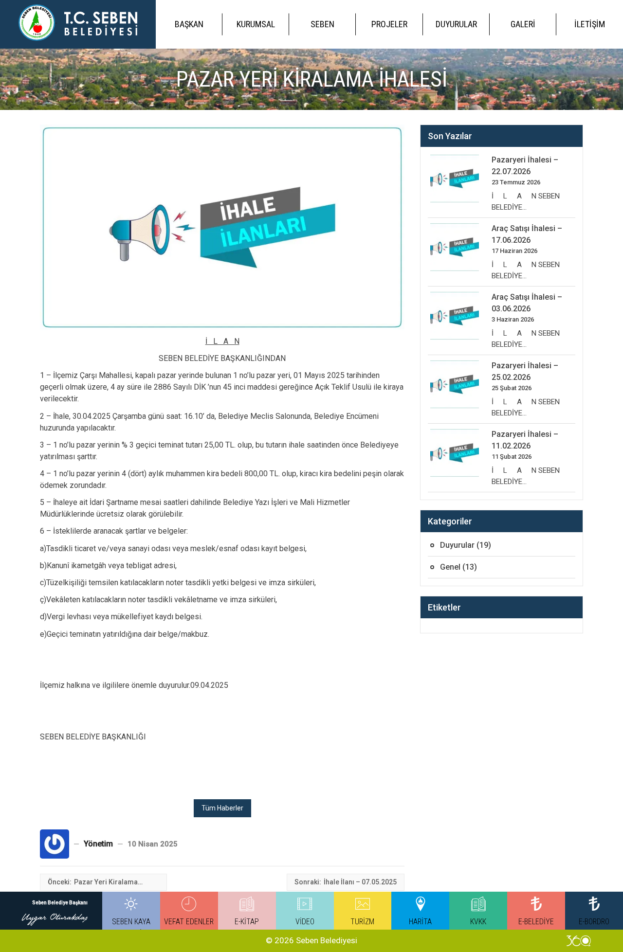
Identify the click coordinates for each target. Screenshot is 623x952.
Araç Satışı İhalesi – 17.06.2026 (527, 234)
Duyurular (456, 24)
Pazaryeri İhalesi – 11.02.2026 (525, 440)
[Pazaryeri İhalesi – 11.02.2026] (454, 453)
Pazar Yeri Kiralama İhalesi (106, 882)
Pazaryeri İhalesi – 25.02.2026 (525, 371)
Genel (450, 567)
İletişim (589, 24)
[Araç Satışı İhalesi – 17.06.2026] (454, 247)
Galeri (523, 24)
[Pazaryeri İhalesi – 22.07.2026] (454, 178)
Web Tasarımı (578, 940)
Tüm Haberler (222, 808)
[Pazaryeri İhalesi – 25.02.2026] (454, 384)
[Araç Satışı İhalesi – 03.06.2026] (454, 315)
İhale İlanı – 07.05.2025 (360, 882)
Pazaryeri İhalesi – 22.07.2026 (525, 165)
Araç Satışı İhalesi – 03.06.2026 (527, 302)
